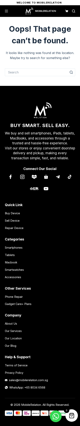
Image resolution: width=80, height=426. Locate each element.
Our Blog (10, 345)
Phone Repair (14, 296)
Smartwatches (14, 269)
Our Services (13, 331)
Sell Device (12, 220)
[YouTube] (46, 188)
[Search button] (71, 72)
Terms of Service (16, 365)
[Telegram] (57, 176)
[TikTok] (69, 176)
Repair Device (14, 228)
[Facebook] (10, 176)
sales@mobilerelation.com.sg (28, 380)
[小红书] (34, 188)
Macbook (11, 262)
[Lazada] (34, 176)
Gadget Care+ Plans (18, 304)
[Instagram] (22, 176)
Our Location (13, 338)
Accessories (13, 277)
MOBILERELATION (45, 11)
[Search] (73, 11)
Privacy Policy (14, 372)
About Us (11, 323)
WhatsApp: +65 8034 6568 (27, 387)
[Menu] (6, 11)
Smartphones (14, 247)
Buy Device (12, 213)
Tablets (10, 255)
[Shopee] (46, 176)
